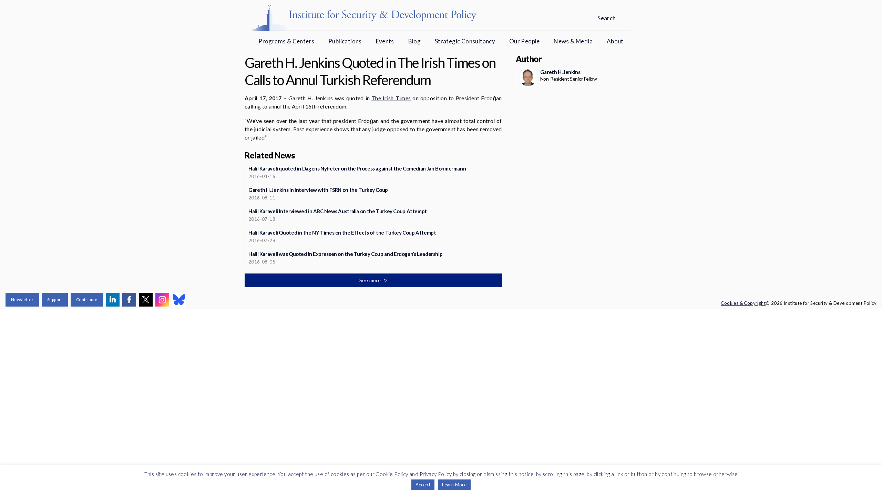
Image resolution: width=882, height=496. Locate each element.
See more (370, 280)
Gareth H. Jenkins (560, 72)
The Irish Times (391, 98)
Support (54, 299)
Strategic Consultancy (465, 41)
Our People (524, 41)
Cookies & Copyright (743, 303)
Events (385, 41)
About (615, 41)
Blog (414, 41)
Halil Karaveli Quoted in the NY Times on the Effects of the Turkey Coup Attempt (342, 232)
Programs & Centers (286, 41)
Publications (345, 41)
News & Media (573, 41)
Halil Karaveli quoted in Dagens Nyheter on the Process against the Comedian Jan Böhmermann (357, 168)
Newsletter (22, 299)
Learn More (454, 484)
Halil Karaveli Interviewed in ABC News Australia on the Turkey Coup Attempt (337, 211)
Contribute (87, 299)
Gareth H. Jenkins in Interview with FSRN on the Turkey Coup (318, 190)
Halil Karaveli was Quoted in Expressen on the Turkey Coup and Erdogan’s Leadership (345, 254)
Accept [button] (423, 484)
